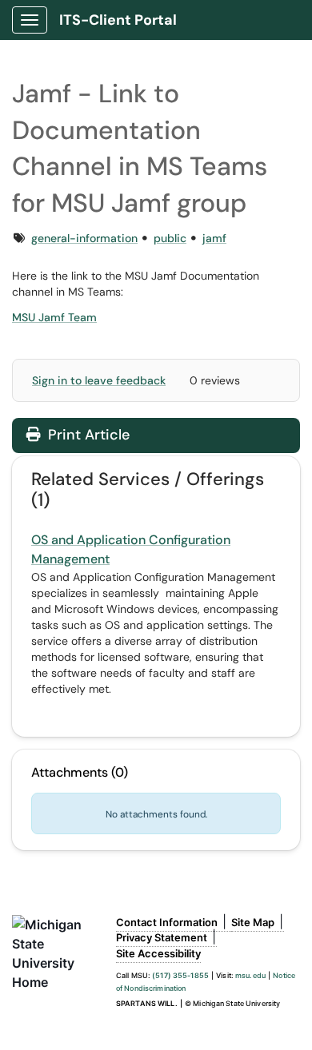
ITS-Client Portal (118, 20)
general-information (84, 238)
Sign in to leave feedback (99, 380)
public (170, 238)
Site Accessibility (158, 953)
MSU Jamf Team (54, 317)
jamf (214, 238)
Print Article (87, 434)
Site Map (252, 922)
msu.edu (250, 975)
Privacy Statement (161, 937)
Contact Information (167, 922)
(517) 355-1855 (180, 975)
